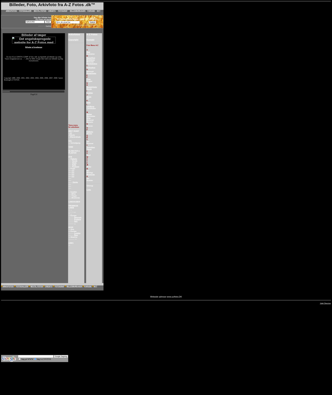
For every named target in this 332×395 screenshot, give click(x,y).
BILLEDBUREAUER (78, 11)
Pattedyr (74, 159)
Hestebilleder (92, 87)
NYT (98, 11)
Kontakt (90, 40)
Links (89, 190)
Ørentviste (91, 175)
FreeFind (48, 26)
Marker (89, 114)
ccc (73, 171)
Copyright (73, 40)
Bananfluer (91, 58)
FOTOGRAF (62, 11)
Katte (74, 165)
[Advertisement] (76, 83)
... (75, 212)
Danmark (77, 218)
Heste (74, 163)
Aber (88, 52)
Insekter (90, 93)
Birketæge (91, 60)
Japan (89, 97)
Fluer (89, 79)
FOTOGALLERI (25, 11)
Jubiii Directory (325, 303)
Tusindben (91, 147)
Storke (75, 182)
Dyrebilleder (91, 73)
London (77, 233)
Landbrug (90, 107)
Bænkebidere (92, 64)
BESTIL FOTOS (40, 11)
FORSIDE (91, 11)
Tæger (89, 149)
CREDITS (52, 11)
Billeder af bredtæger (33, 47)
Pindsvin (75, 167)
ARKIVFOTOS (11, 11)
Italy (76, 221)
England (77, 219)
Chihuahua (91, 68)
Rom (76, 235)
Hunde (74, 161)
